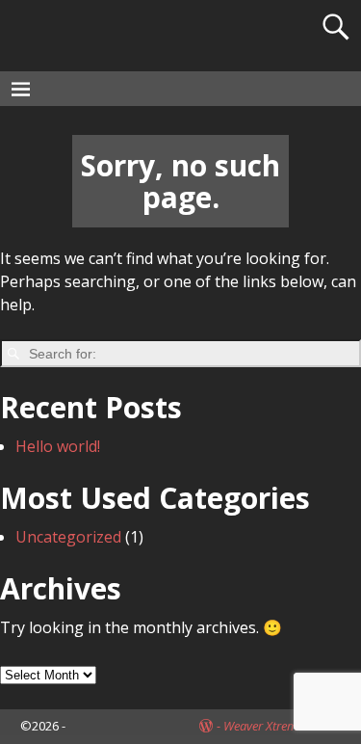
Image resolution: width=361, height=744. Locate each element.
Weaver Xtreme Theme (282, 725)
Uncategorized (68, 536)
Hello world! (57, 446)
